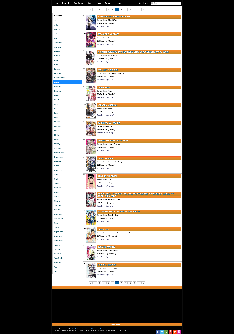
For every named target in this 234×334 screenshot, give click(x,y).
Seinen (56, 183)
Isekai (56, 100)
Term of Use (99, 328)
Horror (56, 95)
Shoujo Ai (57, 196)
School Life (58, 170)
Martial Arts (58, 126)
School (56, 166)
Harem (56, 82)
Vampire (57, 249)
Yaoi (55, 267)
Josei (56, 104)
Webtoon (57, 262)
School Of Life (59, 174)
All (55, 21)
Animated (57, 47)
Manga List (66, 3)
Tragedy (57, 245)
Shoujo (56, 192)
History (98, 3)
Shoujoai (57, 201)
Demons (57, 56)
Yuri (55, 271)
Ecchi (56, 65)
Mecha (56, 135)
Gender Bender (59, 78)
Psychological (59, 152)
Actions (57, 29)
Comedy (57, 51)
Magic (56, 117)
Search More (143, 3)
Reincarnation (59, 157)
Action (56, 25)
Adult (56, 38)
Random (119, 3)
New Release (78, 3)
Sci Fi (56, 179)
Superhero (58, 236)
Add (55, 34)
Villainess (57, 254)
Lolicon (56, 113)
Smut (56, 223)
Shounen (57, 205)
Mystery (57, 144)
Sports (56, 227)
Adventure (58, 43)
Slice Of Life (58, 218)
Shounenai (58, 214)
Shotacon (57, 188)
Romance (57, 161)
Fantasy (57, 69)
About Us (74, 328)
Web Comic (58, 258)
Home (56, 3)
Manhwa (57, 122)
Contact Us (81, 328)
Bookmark (108, 3)
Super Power (58, 232)
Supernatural (58, 240)
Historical (57, 91)
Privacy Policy (90, 328)
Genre (90, 3)
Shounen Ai (58, 210)
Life (55, 109)
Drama (56, 60)
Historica (57, 87)
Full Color (57, 73)
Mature (56, 130)
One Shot (57, 148)
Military (56, 139)
